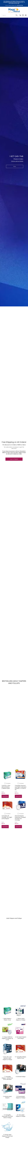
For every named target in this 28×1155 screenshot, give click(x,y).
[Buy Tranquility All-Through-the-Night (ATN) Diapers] (7, 805)
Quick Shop (5, 796)
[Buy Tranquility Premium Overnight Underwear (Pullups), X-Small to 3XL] (20, 775)
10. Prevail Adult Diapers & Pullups (20, 1097)
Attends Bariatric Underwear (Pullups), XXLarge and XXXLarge (20, 818)
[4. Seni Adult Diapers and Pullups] (20, 1029)
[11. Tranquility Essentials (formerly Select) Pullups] (7, 1107)
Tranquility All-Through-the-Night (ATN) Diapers (7, 817)
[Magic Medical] (14, 10)
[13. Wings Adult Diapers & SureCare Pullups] (7, 1126)
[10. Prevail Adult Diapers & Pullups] (20, 1088)
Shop (14, 166)
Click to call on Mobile (17, 161)
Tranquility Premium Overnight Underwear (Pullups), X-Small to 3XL (20, 788)
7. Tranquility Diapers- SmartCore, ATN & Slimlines (7, 1078)
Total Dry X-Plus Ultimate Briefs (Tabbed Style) (6, 787)
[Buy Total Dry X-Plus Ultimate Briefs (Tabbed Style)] (7, 775)
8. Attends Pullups (20, 1076)
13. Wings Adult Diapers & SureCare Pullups (7, 1136)
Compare (8, 783)
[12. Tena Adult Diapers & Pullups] (20, 1107)
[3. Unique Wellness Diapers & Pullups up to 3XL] (7, 1029)
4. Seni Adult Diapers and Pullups (20, 1037)
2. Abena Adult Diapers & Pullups (20, 1019)
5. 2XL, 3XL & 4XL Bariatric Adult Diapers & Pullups (7, 1058)
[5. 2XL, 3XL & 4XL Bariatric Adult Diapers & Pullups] (7, 1049)
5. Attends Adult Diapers (7, 1097)
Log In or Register (14, 459)
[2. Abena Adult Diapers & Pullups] (20, 1010)
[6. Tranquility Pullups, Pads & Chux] (20, 1049)
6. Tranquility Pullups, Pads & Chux (20, 1057)
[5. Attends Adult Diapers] (7, 1088)
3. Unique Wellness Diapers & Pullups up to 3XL (7, 1038)
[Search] (16, 15)
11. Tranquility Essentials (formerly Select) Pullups (7, 1116)
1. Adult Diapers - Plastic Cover (7, 1019)
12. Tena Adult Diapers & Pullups (20, 1115)
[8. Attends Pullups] (20, 1068)
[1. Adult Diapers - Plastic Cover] (7, 1010)
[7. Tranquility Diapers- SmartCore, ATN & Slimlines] (7, 1068)
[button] (20, 15)
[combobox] (8, 15)
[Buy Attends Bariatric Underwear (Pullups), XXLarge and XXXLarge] (20, 805)
